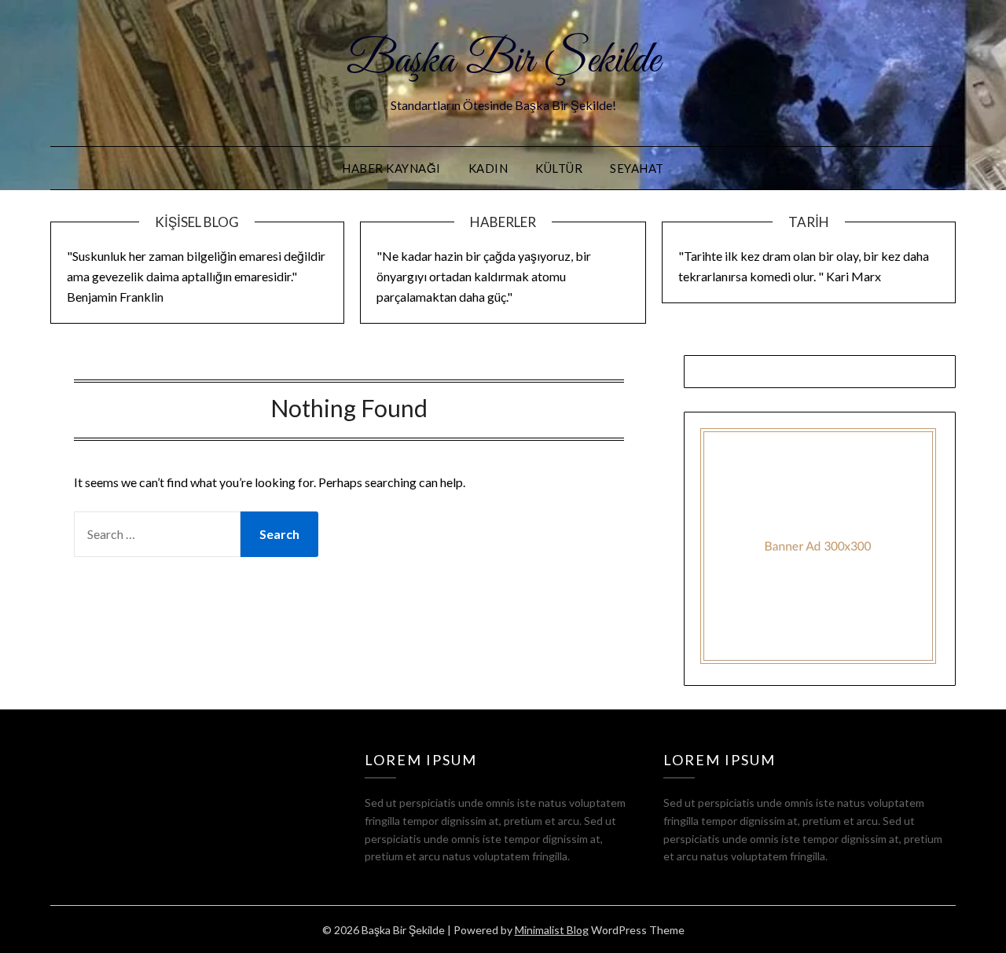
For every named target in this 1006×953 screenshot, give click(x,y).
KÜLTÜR (558, 168)
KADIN (488, 168)
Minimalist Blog (552, 930)
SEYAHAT (637, 168)
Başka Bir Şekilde (503, 61)
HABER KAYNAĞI (391, 168)
